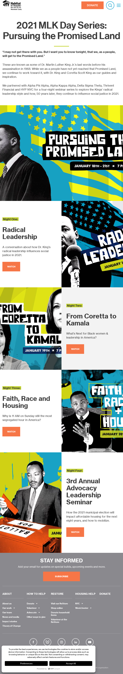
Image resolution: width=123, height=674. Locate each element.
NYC (77, 603)
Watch (11, 266)
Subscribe (61, 576)
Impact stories (9, 621)
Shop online (57, 608)
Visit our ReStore (59, 603)
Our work (7, 608)
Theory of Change (11, 626)
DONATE (92, 5)
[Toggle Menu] (119, 5)
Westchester (81, 608)
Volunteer (32, 608)
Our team (7, 612)
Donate (30, 603)
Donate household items (60, 613)
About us (7, 603)
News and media (10, 617)
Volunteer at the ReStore (59, 620)
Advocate (32, 612)
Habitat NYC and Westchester (12, 5)
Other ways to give (36, 617)
